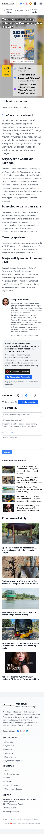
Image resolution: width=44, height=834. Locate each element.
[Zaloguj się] (35, 3)
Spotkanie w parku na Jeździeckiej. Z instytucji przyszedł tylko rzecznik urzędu (27, 470)
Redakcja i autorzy (11, 774)
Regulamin (8, 781)
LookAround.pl (34, 823)
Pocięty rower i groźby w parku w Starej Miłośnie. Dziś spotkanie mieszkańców (29, 480)
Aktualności (8, 742)
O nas (6, 770)
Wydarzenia (9, 746)
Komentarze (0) (11, 402)
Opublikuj (7, 452)
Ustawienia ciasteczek (13, 789)
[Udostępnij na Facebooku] (26, 395)
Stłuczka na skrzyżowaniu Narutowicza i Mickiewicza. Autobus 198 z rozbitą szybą (29, 498)
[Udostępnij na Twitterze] (17, 395)
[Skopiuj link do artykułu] (34, 395)
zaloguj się (9, 432)
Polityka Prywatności (12, 785)
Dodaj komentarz (29, 402)
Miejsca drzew (10, 757)
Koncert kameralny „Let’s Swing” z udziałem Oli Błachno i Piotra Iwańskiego (28, 507)
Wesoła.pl (16, 820)
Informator (8, 749)
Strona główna (9, 11)
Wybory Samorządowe (13, 761)
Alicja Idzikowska (20, 299)
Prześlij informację (12, 812)
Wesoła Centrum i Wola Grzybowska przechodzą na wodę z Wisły (29, 489)
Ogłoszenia (8, 753)
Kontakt (7, 778)
